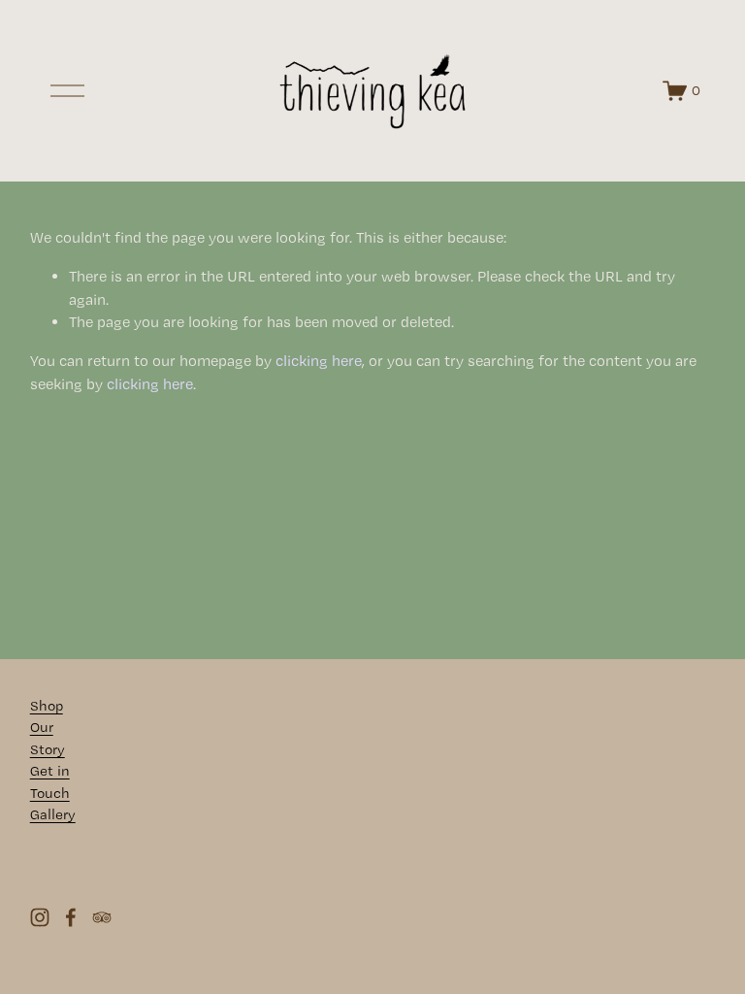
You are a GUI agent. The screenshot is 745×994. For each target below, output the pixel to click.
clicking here (318, 360)
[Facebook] (71, 917)
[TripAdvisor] (102, 917)
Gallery (53, 814)
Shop (46, 705)
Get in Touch (50, 782)
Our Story (47, 738)
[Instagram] (39, 917)
